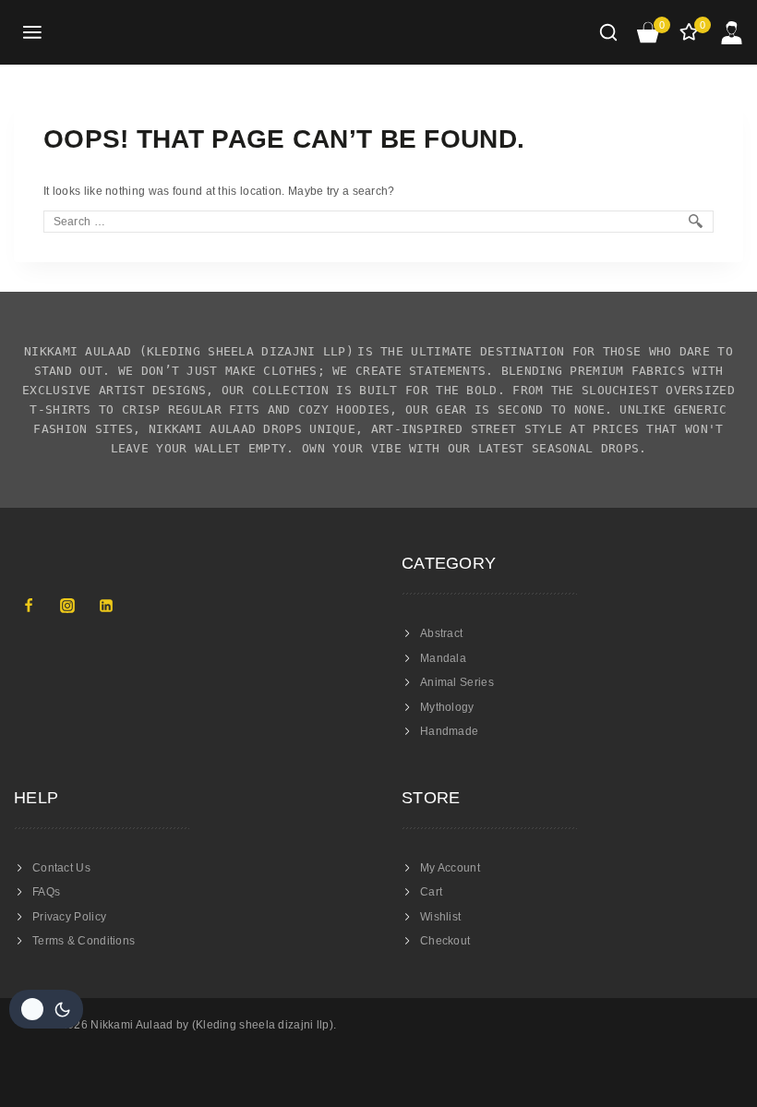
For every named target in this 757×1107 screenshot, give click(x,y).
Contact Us (61, 867)
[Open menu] (33, 33)
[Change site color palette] (46, 1009)
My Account (450, 867)
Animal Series (457, 682)
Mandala (443, 658)
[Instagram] (67, 605)
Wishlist (440, 916)
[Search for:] (378, 221)
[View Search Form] (608, 32)
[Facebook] (28, 605)
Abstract (441, 633)
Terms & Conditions (83, 940)
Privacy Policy (69, 916)
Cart (431, 891)
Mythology (447, 707)
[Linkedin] (106, 605)
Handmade (449, 731)
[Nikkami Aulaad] (125, 32)
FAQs (46, 891)
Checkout (445, 940)
